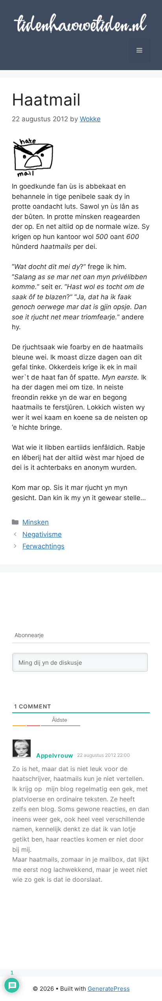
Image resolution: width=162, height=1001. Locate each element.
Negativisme (42, 534)
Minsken (35, 522)
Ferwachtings (43, 546)
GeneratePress (109, 988)
